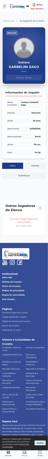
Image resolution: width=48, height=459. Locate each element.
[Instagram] (12, 262)
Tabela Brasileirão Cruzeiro (14, 317)
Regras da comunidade (13, 295)
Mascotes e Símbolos (35, 369)
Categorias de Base (11, 387)
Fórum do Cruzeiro (11, 286)
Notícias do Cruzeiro (12, 282)
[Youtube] (4, 262)
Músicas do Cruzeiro (11, 330)
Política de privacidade (13, 290)
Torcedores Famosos (35, 409)
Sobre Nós (7, 277)
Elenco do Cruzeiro (11, 325)
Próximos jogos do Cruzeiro (15, 312)
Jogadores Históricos (12, 354)
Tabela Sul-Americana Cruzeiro (16, 321)
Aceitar (40, 443)
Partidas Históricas (11, 369)
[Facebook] (19, 262)
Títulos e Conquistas (35, 347)
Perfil (13, 166)
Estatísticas (24, 176)
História (35, 166)
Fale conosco (8, 299)
